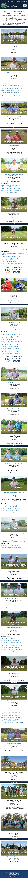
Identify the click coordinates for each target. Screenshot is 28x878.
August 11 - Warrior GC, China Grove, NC (11, 640)
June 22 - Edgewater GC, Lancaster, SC (11, 348)
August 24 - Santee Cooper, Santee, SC (11, 712)
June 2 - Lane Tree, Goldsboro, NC (10, 261)
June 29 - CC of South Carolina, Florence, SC (12, 351)
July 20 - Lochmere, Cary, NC (9, 512)
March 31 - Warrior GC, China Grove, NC (11, 188)
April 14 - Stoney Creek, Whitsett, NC (10, 192)
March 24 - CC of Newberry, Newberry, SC (12, 88)
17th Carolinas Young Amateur (14, 856)
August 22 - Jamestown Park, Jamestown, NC (12, 642)
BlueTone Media (17, 876)
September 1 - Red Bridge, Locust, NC (11, 651)
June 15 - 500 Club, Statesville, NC (10, 344)
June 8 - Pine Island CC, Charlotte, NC (11, 265)
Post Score (17, 1)
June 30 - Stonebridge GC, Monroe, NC (11, 353)
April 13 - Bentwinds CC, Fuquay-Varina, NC (12, 190)
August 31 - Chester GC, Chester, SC (10, 719)
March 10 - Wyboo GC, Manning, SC (10, 85)
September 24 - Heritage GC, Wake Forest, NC (13, 722)
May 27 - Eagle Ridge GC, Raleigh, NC (11, 258)
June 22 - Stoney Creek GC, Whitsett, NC (11, 350)
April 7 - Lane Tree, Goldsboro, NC (10, 94)
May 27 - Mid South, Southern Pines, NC (11, 256)
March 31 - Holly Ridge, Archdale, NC (11, 92)
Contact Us (17, 873)
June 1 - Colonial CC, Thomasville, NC (11, 259)
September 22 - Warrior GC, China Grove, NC (12, 720)
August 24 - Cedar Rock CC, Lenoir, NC (11, 644)
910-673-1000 (11, 873)
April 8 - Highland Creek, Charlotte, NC (11, 95)
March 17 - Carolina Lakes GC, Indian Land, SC (13, 87)
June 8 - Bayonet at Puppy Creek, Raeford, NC (13, 263)
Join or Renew (10, 1)
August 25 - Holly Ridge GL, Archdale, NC (12, 647)
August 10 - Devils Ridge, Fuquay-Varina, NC (12, 638)
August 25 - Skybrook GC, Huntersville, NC (12, 645)
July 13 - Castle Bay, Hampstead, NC (10, 510)
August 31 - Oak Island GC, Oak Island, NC (12, 649)
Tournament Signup (23, 1)
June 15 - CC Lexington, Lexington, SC (11, 346)
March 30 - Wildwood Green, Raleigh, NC (11, 90)
